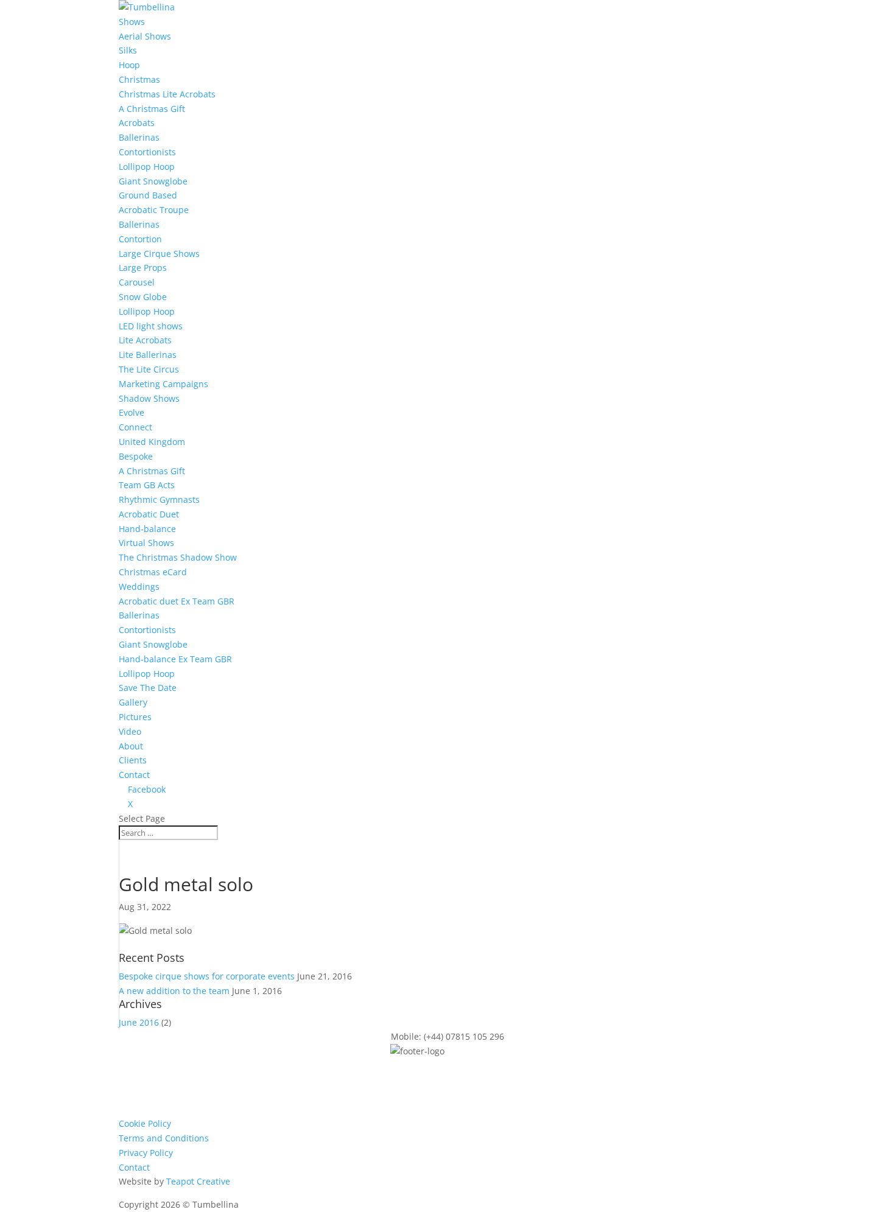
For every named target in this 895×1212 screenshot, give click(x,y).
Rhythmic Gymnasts (159, 499)
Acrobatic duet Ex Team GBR (176, 601)
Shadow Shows (149, 398)
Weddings (139, 586)
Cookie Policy (145, 1123)
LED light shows (151, 326)
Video (130, 731)
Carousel (137, 282)
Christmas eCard (153, 572)
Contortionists (147, 152)
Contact (134, 774)
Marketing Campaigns (163, 384)
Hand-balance (147, 528)
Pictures (135, 717)
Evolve (131, 412)
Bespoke (136, 456)
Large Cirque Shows (159, 253)
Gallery (133, 702)
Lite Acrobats (145, 340)
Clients (133, 760)
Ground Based (148, 195)
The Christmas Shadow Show (178, 557)
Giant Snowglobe (153, 181)
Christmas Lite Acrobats (167, 94)
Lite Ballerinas (148, 354)
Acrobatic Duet (149, 514)
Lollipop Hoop (147, 166)
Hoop (129, 65)
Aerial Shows (145, 36)
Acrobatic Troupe (154, 209)
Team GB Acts (147, 485)
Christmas (139, 79)
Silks (128, 50)
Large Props (143, 267)
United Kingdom (152, 441)
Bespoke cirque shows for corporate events (207, 976)
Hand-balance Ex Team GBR (175, 659)
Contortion (140, 239)
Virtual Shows (146, 542)
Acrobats (137, 122)
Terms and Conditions (164, 1138)
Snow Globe (143, 297)
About (131, 746)
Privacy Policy (146, 1152)
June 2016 (139, 1022)
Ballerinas (139, 137)
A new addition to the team (174, 991)
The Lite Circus (149, 369)
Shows (132, 21)
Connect (135, 427)
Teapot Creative (198, 1181)
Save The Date (148, 687)
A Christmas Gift (152, 108)
